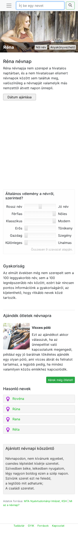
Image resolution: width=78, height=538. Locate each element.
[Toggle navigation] (9, 6)
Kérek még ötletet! (60, 380)
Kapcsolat (58, 525)
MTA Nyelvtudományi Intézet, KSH (45, 501)
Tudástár (19, 525)
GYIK (31, 525)
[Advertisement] (39, 145)
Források (43, 525)
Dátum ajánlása (19, 97)
